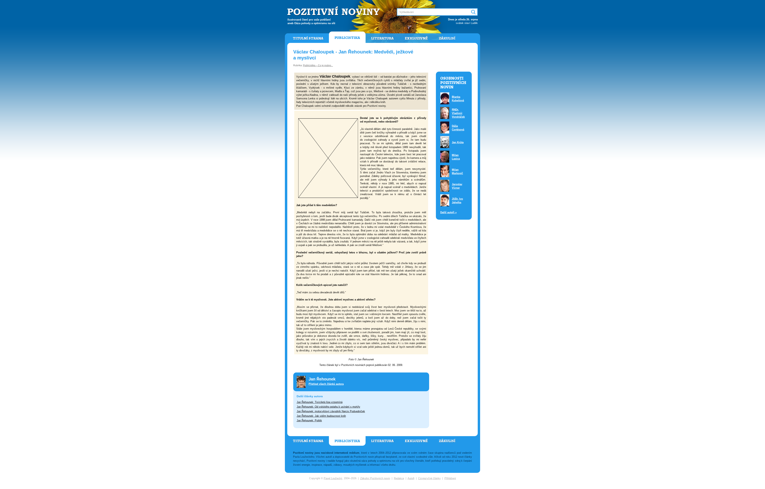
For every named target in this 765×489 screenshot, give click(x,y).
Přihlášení (450, 478)
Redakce (399, 478)
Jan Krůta (458, 142)
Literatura (382, 38)
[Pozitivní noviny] (334, 11)
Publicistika (347, 37)
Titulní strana (308, 38)
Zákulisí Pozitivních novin (375, 478)
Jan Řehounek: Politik (309, 420)
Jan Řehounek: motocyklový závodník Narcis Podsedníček (331, 411)
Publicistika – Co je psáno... (318, 65)
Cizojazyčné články (429, 478)
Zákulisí (447, 38)
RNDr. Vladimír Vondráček (458, 113)
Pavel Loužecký (333, 478)
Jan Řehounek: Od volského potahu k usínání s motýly (328, 406)
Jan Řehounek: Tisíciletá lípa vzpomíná (319, 402)
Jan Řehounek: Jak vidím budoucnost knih (321, 415)
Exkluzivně (416, 38)
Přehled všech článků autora (326, 383)
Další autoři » (448, 212)
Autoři (411, 478)
